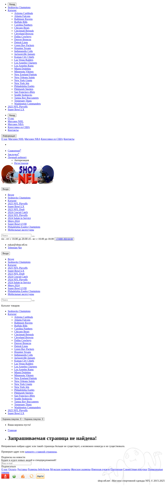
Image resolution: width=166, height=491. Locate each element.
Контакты (13, 130)
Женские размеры (81, 469)
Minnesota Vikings (24, 71)
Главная (12, 430)
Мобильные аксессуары (21, 229)
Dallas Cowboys (22, 36)
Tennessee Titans (23, 100)
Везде (11, 194)
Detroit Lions (21, 42)
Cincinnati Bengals (24, 30)
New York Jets (21, 83)
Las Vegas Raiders (23, 60)
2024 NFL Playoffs (18, 215)
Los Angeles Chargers (25, 62)
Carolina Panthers (23, 25)
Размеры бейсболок (38, 469)
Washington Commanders (27, 103)
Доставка (22, 469)
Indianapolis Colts (23, 51)
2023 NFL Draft (16, 209)
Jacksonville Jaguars (24, 54)
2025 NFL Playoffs (18, 106)
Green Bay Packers (24, 45)
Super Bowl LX (16, 109)
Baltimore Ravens (23, 19)
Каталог (12, 10)
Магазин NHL (16, 121)
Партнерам (116, 469)
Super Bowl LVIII (17, 224)
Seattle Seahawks (23, 95)
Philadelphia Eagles (24, 86)
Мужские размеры (60, 469)
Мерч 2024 (14, 221)
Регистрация (21, 163)
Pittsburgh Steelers (23, 89)
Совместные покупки (135, 469)
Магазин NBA (16, 124)
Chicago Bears (21, 27)
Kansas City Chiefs (24, 57)
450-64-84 (64, 239)
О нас (11, 118)
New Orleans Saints (24, 77)
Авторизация (21, 160)
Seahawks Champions (19, 7)
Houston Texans (22, 48)
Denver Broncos (22, 39)
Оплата (12, 469)
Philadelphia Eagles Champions (24, 226)
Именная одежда (100, 469)
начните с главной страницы (41, 451)
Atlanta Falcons (22, 16)
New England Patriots (25, 74)
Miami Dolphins (22, 68)
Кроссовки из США (19, 127)
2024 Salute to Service (19, 218)
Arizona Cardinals (23, 13)
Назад (12, 4)
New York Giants (23, 80)
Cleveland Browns (23, 33)
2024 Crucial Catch (18, 212)
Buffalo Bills (20, 22)
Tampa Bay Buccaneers (26, 97)
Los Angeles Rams (24, 65)
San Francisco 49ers (24, 92)
